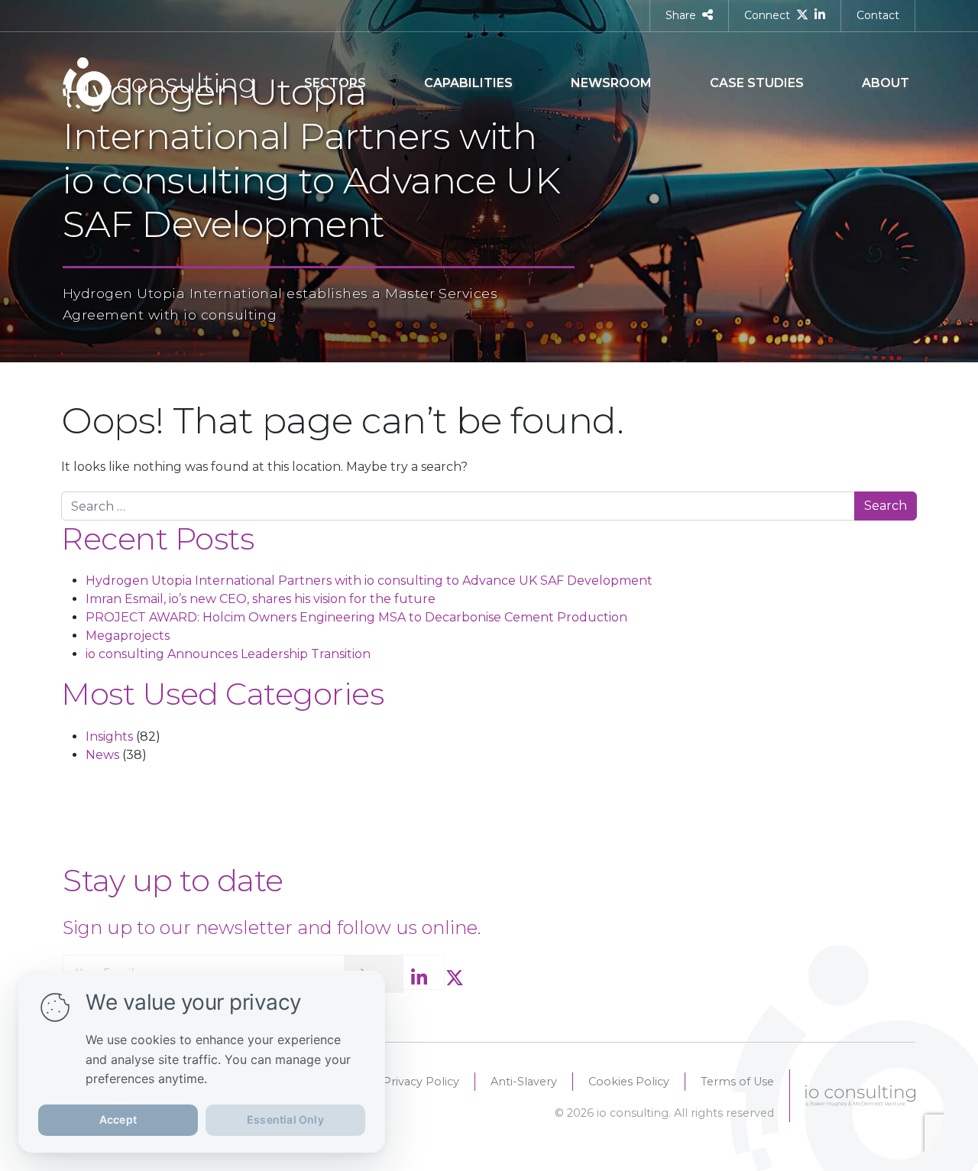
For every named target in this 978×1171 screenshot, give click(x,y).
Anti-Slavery (524, 1081)
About (885, 83)
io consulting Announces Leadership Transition (228, 654)
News (102, 755)
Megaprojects (128, 635)
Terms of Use (737, 1081)
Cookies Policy (628, 1081)
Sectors (335, 83)
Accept (118, 1119)
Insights (109, 736)
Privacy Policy (421, 1081)
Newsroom (611, 83)
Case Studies (757, 83)
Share (680, 15)
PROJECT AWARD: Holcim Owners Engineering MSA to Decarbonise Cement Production (356, 617)
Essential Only (285, 1119)
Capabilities (468, 83)
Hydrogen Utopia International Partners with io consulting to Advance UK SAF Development (369, 580)
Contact (878, 15)
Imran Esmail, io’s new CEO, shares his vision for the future (261, 599)
